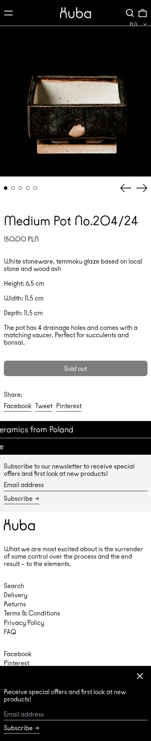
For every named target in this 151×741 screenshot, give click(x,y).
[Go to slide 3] (20, 188)
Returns (15, 604)
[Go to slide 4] (28, 188)
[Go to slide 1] (6, 188)
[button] (129, 13)
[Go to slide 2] (13, 188)
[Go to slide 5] (35, 188)
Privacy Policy (24, 623)
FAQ (10, 632)
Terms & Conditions (32, 613)
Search (14, 586)
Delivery (15, 595)
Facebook (18, 653)
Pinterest (16, 663)
